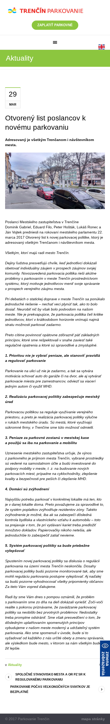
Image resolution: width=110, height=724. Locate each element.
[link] (55, 42)
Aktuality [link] (15, 665)
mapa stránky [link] (93, 719)
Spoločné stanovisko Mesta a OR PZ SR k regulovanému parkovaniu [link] (50, 677)
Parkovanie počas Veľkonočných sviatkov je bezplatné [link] (50, 689)
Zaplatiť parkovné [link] (55, 25)
